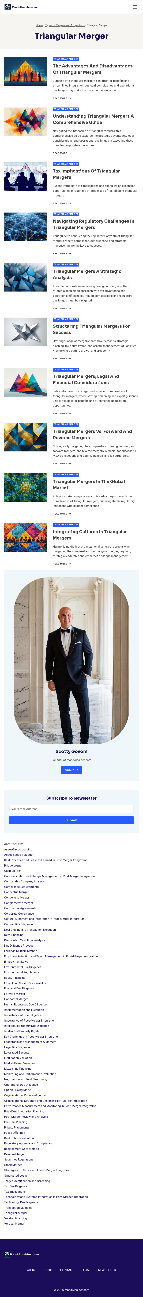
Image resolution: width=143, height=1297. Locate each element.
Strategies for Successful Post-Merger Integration (37, 1170)
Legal (86, 1270)
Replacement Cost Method (21, 1149)
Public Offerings (14, 1133)
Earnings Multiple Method (20, 951)
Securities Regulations (18, 1159)
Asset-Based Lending (18, 849)
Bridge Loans (12, 865)
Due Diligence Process (18, 945)
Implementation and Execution (24, 1010)
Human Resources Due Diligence (25, 1004)
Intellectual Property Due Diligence (26, 1026)
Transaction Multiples (18, 1208)
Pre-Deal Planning (15, 1122)
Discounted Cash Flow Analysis (24, 940)
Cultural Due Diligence (18, 924)
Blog (48, 1270)
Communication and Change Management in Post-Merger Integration (49, 876)
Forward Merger (14, 994)
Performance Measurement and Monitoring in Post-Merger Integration (50, 1106)
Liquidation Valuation (18, 1058)
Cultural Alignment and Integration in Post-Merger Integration (44, 919)
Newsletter (107, 1270)
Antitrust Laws (13, 844)
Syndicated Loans (16, 1175)
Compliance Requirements (21, 887)
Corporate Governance (19, 913)
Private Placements (16, 1127)
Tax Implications (15, 1192)
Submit (72, 820)
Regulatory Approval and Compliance (28, 1143)
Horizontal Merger (16, 999)
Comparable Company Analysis (24, 881)
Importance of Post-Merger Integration (29, 1020)
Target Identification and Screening (27, 1181)
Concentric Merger (16, 892)
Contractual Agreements (20, 908)
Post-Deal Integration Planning (24, 1111)
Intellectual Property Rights (22, 1031)
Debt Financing (14, 935)
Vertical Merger (14, 1223)
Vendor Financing (15, 1218)
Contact (67, 1270)
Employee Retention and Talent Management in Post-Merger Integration (51, 956)
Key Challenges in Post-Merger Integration (31, 1036)
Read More (62, 98)
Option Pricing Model (18, 1090)
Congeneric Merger (16, 897)
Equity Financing (14, 978)
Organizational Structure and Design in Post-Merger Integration (45, 1101)
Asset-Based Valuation (19, 855)
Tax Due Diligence (15, 1186)
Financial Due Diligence (19, 988)
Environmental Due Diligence (22, 967)
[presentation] (25, 71)
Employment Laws (16, 962)
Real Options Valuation (19, 1138)
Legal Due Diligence (17, 1047)
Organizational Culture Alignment (26, 1095)
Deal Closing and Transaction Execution (30, 930)
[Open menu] (135, 6)
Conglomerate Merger (18, 903)
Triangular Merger (66, 59)
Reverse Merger (14, 1154)
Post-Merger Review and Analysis (26, 1117)
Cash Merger (12, 871)
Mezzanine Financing (18, 1068)
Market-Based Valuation (20, 1063)
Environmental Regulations (21, 972)
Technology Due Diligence (21, 1202)
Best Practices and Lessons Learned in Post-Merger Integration (45, 860)
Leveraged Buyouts (16, 1052)
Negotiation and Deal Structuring (25, 1079)
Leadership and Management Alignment (30, 1042)
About (32, 1270)
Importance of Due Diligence (23, 1015)
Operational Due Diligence (21, 1085)
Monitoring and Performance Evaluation (30, 1074)
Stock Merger (13, 1165)
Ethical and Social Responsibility (25, 983)
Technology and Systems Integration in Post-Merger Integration (46, 1197)
